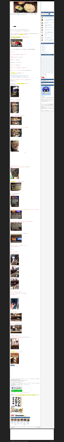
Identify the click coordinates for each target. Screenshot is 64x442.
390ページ (45, 62)
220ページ (48, 59)
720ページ (49, 67)
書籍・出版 (43, 50)
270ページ (49, 60)
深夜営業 (23, 14)
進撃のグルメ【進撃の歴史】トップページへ (47, 110)
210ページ (45, 59)
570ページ (45, 65)
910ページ (52, 70)
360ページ (49, 61)
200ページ (42, 59)
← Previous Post (12, 427)
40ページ (49, 56)
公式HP (25, 70)
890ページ (47, 70)
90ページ (49, 57)
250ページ (44, 60)
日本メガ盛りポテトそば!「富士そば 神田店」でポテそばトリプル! (19, 75)
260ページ (47, 60)
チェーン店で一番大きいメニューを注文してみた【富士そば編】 (24, 13)
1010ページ (43, 72)
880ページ (44, 70)
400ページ (48, 62)
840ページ (45, 69)
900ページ (49, 70)
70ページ (44, 57)
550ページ (52, 64)
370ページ (52, 61)
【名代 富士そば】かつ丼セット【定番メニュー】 (12, 423)
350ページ (47, 61)
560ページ (42, 65)
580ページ (48, 65)
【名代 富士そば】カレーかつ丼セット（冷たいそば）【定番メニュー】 (15, 423)
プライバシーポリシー (44, 51)
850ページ (48, 69)
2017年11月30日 (13, 14)
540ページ (49, 64)
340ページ (44, 61)
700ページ (44, 67)
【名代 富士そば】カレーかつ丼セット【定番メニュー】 (21, 423)
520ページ (44, 64)
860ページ (51, 69)
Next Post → (39, 427)
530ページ (47, 64)
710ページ (47, 67)
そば (17, 14)
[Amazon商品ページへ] (17, 412)
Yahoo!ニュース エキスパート (45, 52)
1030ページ (49, 72)
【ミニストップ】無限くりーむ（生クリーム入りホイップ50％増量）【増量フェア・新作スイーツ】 (49, 33)
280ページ (52, 60)
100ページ (52, 57)
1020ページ (46, 72)
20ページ (44, 56)
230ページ (51, 59)
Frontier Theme (52, 441)
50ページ (51, 56)
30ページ (46, 56)
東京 (21, 14)
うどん (16, 14)
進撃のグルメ (12, 0)
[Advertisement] (25, 20)
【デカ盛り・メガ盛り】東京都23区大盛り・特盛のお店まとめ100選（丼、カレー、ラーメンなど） (49, 20)
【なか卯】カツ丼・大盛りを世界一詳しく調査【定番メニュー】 (28, 423)
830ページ (42, 69)
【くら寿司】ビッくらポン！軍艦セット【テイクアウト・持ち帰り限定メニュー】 (49, 40)
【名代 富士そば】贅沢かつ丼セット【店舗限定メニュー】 (18, 423)
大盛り (20, 14)
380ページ (42, 62)
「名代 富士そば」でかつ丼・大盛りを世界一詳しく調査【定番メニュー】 (24, 423)
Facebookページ (44, 49)
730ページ (52, 67)
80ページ (47, 57)
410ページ (51, 62)
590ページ (51, 65)
